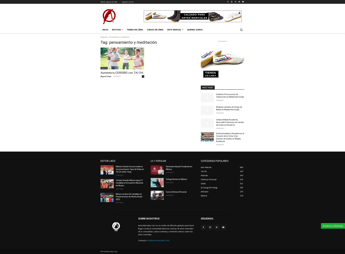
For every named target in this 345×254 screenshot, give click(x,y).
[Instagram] (231, 2)
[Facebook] (228, 2)
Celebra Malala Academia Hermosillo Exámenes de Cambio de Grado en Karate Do (230, 122)
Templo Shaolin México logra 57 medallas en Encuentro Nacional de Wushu (129, 183)
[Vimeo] (239, 2)
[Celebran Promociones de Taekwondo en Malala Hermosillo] (207, 97)
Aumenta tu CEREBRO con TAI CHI (122, 72)
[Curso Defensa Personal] (157, 195)
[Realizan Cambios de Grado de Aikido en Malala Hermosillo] (207, 110)
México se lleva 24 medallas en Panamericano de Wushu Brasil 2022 (129, 196)
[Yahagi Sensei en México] (157, 182)
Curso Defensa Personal (176, 192)
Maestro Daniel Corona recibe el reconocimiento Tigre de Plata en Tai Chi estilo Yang (130, 169)
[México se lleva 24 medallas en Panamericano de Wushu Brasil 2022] (107, 197)
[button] (241, 29)
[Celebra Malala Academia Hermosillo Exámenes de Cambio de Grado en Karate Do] (207, 123)
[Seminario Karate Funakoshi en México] (157, 170)
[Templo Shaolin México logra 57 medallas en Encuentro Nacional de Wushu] (107, 183)
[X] (235, 2)
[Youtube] (242, 2)
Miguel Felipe (106, 76)
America (104, 68)
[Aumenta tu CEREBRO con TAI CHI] (122, 58)
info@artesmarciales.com (158, 240)
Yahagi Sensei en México (176, 179)
